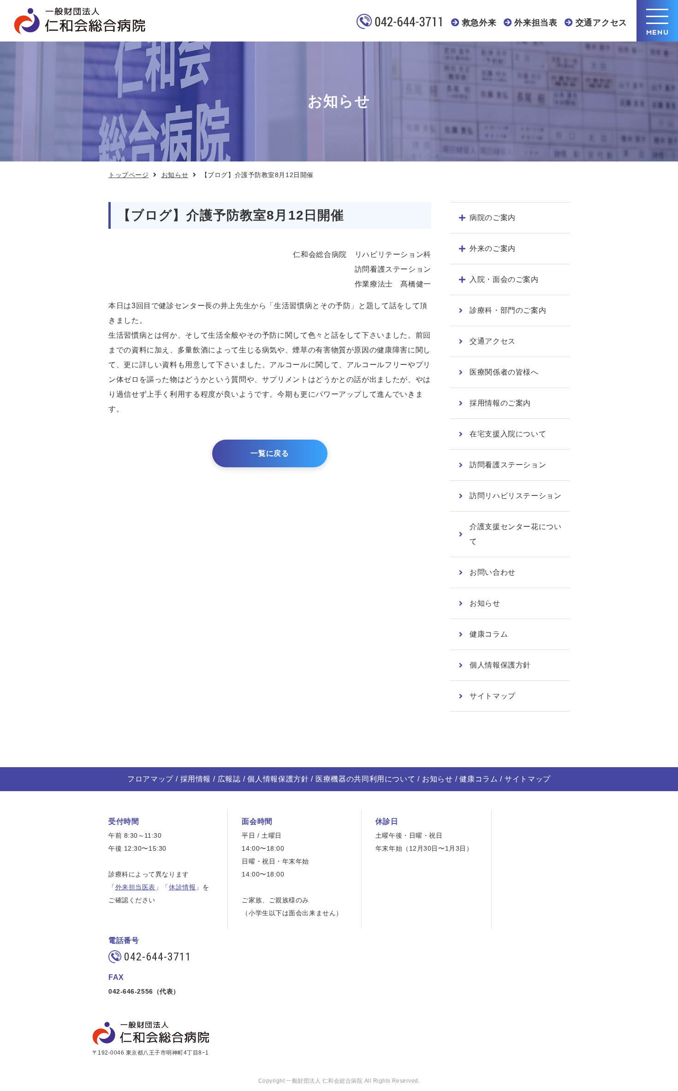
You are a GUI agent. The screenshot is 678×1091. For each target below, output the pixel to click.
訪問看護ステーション (508, 465)
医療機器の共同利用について (365, 779)
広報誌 (229, 779)
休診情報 (182, 887)
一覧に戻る (269, 453)
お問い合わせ (493, 572)
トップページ (128, 175)
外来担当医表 (135, 887)
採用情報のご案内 (500, 403)
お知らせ (174, 175)
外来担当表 (536, 22)
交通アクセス (601, 22)
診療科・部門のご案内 (508, 310)
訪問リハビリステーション (516, 496)
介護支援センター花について (516, 534)
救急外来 (479, 22)
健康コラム (489, 634)
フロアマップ (150, 779)
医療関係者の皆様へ (504, 372)
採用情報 (195, 779)
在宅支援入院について (508, 434)
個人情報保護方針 (500, 665)
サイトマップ (493, 696)
